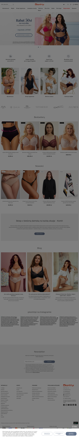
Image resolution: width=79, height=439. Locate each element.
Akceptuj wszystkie (71, 434)
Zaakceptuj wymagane (47, 434)
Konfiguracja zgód (59, 434)
